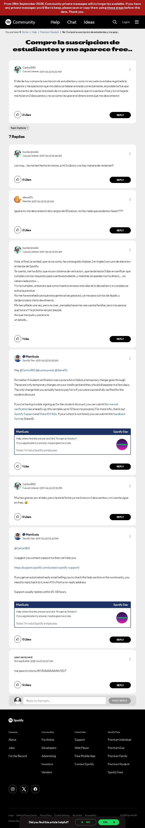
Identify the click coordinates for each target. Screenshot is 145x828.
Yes (105, 822)
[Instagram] (12, 789)
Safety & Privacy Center (26, 815)
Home (25, 32)
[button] (130, 69)
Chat (71, 22)
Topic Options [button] (18, 128)
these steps (115, 8)
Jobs (11, 748)
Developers (49, 748)
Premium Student (49, 32)
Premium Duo (116, 748)
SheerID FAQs (48, 414)
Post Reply (119, 700)
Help (55, 22)
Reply (120, 115)
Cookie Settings (62, 815)
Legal (11, 815)
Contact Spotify (84, 764)
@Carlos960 (27, 370)
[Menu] (137, 22)
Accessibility (90, 815)
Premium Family (117, 756)
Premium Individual (119, 740)
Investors (47, 764)
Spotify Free (115, 772)
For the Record (17, 756)
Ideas (89, 22)
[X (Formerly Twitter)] (24, 789)
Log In (125, 22)
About (12, 740)
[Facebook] (35, 789)
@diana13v (61, 370)
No (88, 822)
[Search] (115, 22)
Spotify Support (24, 414)
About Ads (77, 815)
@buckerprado (45, 370)
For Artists (48, 740)
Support (80, 740)
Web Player (82, 748)
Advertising (49, 756)
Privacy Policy (45, 815)
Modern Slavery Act (17, 821)
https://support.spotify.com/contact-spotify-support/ (46, 567)
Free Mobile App (85, 756)
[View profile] (17, 69)
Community (24, 22)
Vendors (47, 772)
